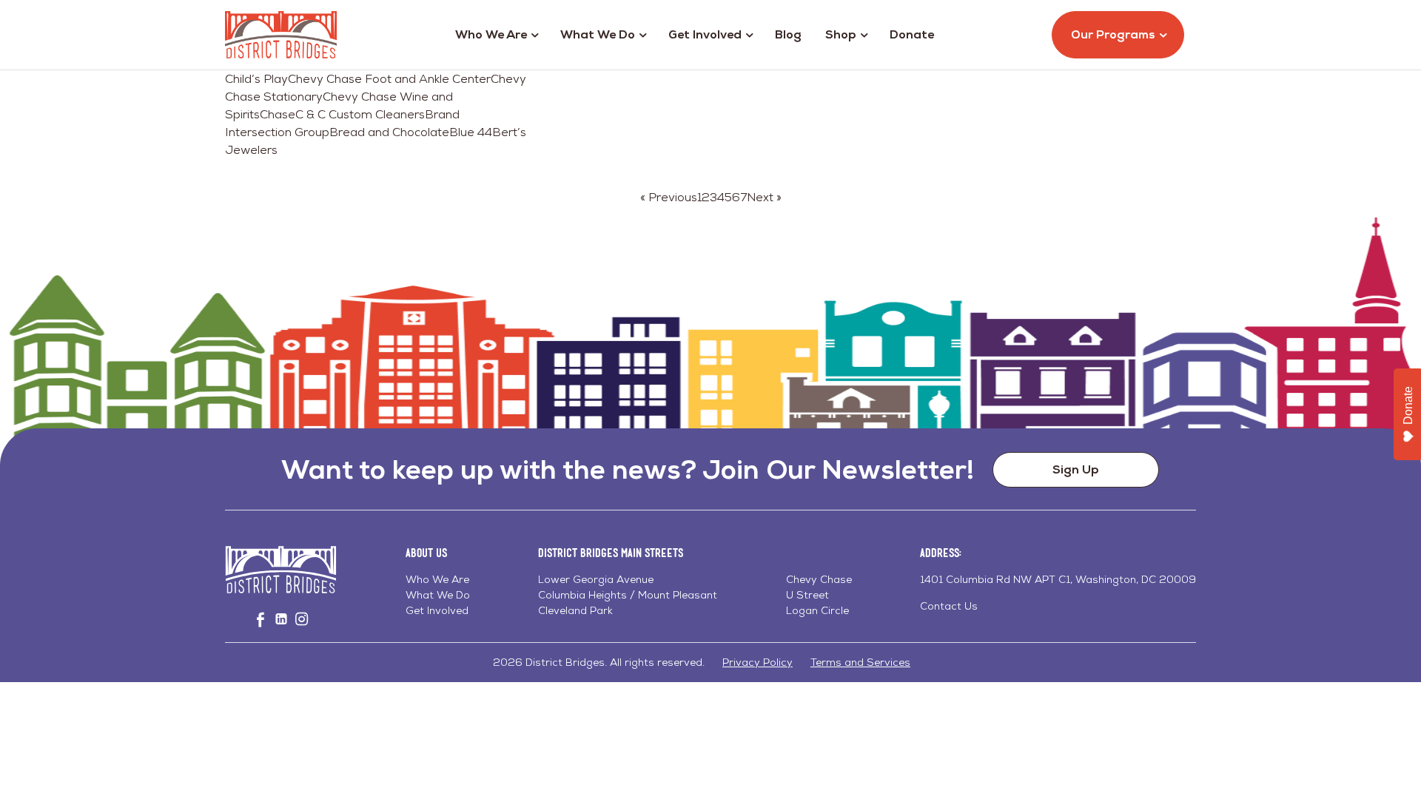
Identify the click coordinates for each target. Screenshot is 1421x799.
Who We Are (491, 34)
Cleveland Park (575, 610)
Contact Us (949, 606)
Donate (912, 34)
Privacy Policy (757, 662)
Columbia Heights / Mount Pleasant (627, 594)
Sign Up (1075, 469)
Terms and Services (860, 662)
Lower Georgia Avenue (596, 579)
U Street (807, 594)
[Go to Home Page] (281, 34)
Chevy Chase (819, 579)
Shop (840, 34)
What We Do (597, 34)
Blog (788, 34)
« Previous (668, 197)
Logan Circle (817, 610)
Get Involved (705, 34)
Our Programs (1113, 34)
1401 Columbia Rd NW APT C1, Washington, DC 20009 (1058, 579)
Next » (764, 197)
